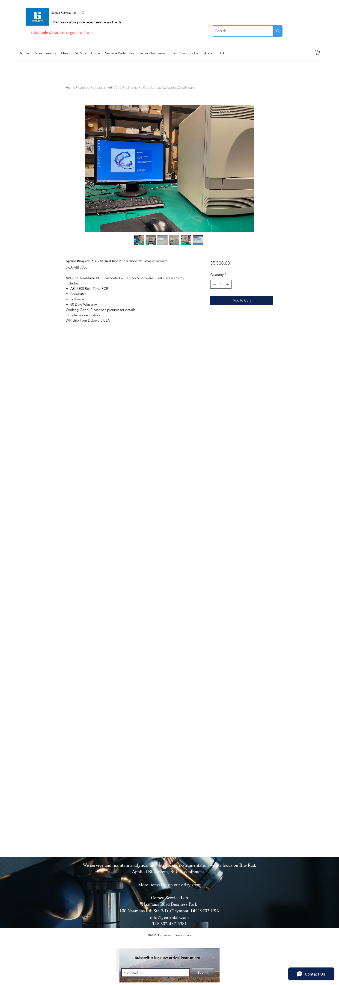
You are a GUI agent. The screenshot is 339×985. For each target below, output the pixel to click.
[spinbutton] (221, 284)
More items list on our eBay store (169, 884)
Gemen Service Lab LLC (67, 12)
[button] (318, 52)
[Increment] (228, 284)
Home (70, 87)
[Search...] (277, 31)
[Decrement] (214, 284)
